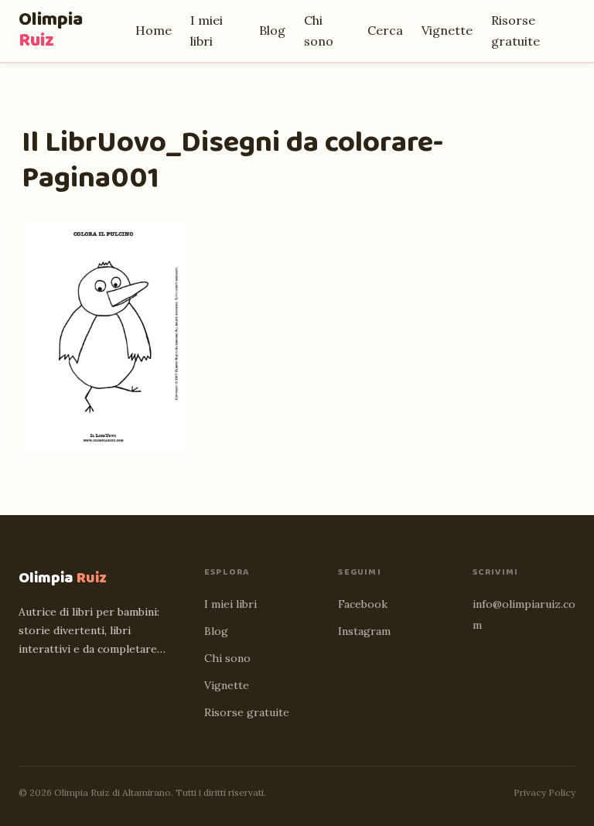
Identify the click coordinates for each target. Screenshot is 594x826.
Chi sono (227, 658)
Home (153, 30)
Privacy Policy (544, 792)
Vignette (447, 30)
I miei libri (230, 604)
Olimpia (51, 30)
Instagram (364, 631)
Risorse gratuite (246, 712)
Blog (272, 30)
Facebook (362, 604)
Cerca (385, 30)
